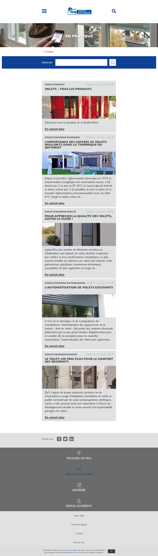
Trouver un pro (79, 458)
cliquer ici (72, 552)
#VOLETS (49, 84)
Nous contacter (79, 474)
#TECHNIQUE (59, 137)
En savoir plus (54, 129)
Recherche (47, 62)
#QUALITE (71, 211)
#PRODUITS (59, 84)
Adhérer (79, 490)
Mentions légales (79, 524)
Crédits (79, 533)
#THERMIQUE (73, 137)
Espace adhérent (79, 506)
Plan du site (79, 542)
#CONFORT (72, 354)
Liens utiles (79, 515)
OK (111, 551)
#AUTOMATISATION (76, 283)
